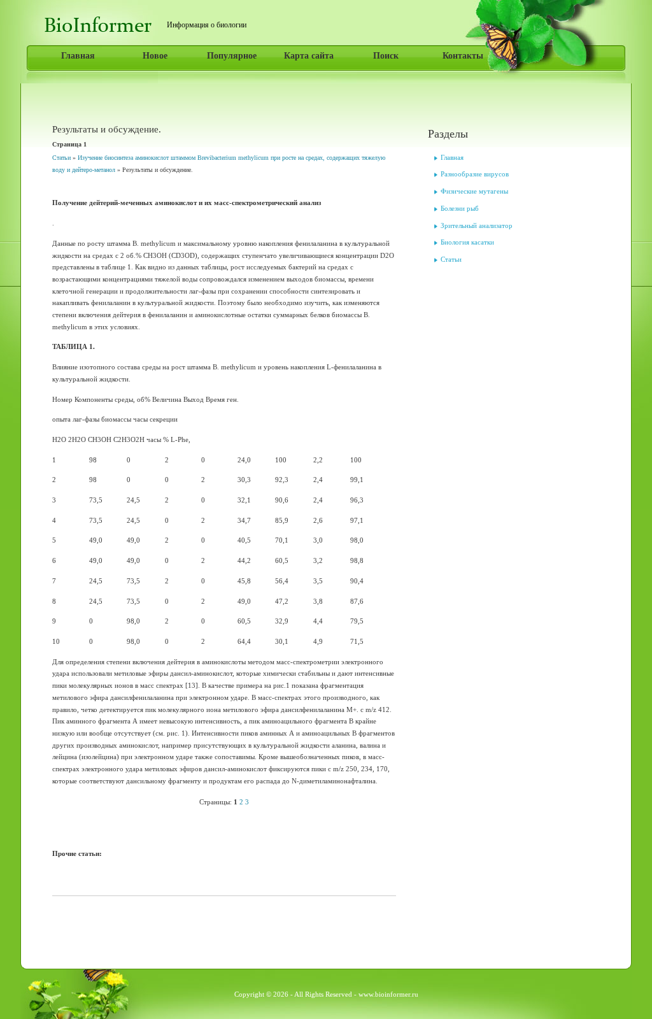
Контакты (463, 56)
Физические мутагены (474, 191)
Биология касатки (467, 242)
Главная (78, 56)
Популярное (232, 56)
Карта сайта (309, 56)
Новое (155, 56)
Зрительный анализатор (477, 225)
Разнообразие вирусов (475, 174)
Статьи (61, 157)
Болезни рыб (460, 208)
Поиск (386, 56)
